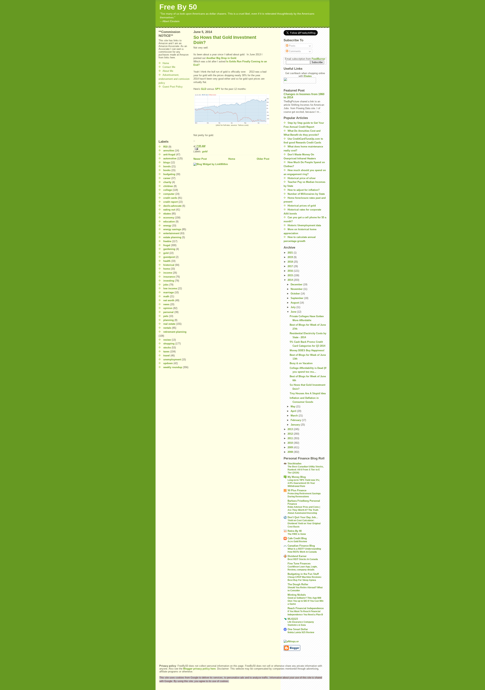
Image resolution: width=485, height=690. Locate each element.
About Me (168, 71)
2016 (291, 270)
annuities (168, 150)
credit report (170, 201)
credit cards (170, 197)
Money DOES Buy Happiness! (307, 350)
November (297, 289)
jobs (165, 284)
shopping (168, 343)
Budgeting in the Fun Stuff (303, 574)
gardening (169, 249)
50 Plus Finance (297, 490)
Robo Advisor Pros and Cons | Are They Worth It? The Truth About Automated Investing (304, 510)
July (293, 307)
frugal (166, 245)
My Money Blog (297, 477)
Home (166, 63)
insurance (169, 276)
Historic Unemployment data (304, 225)
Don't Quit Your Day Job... (303, 517)
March (295, 415)
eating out (169, 209)
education (169, 221)
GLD (203, 89)
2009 (291, 447)
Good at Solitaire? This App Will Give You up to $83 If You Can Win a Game (305, 601)
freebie (167, 241)
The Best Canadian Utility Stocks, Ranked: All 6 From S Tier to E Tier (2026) (306, 469)
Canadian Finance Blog (301, 545)
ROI (165, 146)
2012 (291, 433)
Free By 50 (178, 7)
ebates (167, 213)
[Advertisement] (170, 114)
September (297, 298)
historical (168, 265)
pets (165, 316)
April (294, 411)
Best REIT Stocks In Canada (303, 559)
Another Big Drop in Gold (221, 58)
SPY (217, 89)
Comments (294, 51)
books (167, 170)
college (167, 190)
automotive (169, 158)
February (296, 420)
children (168, 186)
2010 (291, 442)
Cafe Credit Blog (297, 538)
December (297, 284)
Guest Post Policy (173, 86)
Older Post (263, 158)
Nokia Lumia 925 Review (301, 632)
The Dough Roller (298, 584)
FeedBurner (318, 58)
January (296, 424)
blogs (166, 162)
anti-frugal (169, 154)
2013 (291, 429)
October (296, 293)
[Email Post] (231, 149)
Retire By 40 (295, 531)
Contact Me (169, 67)
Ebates (308, 76)
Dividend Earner (297, 556)
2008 (291, 452)
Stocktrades (294, 463)
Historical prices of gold (302, 205)
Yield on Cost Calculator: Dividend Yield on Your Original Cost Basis (304, 523)
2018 (291, 261)
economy (168, 217)
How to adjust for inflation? (304, 190)
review (167, 339)
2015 (291, 275)
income (167, 272)
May (293, 406)
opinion (167, 308)
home (166, 268)
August (295, 302)
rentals (167, 327)
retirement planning (174, 331)
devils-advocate (172, 205)
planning (168, 320)
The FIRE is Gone (297, 534)
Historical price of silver (302, 178)
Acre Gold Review (297, 541)
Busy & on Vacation (301, 363)
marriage (168, 292)
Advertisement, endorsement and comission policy (174, 79)
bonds (167, 166)
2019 (291, 257)
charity (167, 182)
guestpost (169, 257)
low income (170, 288)
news (166, 304)
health (167, 261)
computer (168, 193)
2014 (291, 280)
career (167, 178)
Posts (291, 45)
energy (167, 225)
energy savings (172, 229)
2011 (291, 438)
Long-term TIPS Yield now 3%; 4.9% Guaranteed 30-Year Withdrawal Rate (304, 483)
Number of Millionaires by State (306, 193)
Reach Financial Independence (306, 608)
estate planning (172, 237)
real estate (169, 323)
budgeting (169, 174)
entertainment (171, 233)
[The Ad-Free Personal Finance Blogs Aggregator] (305, 641)
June (294, 311)
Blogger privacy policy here (199, 668)
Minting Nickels (297, 594)
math (166, 296)
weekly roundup (172, 367)
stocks (167, 347)
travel (166, 355)
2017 (291, 266)
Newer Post (200, 158)
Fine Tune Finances (299, 563)
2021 (291, 252)
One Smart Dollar (298, 629)
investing (168, 280)
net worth (168, 300)
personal (168, 312)
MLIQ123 (293, 618)
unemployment (172, 359)
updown (168, 363)
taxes (166, 351)
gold (166, 253)
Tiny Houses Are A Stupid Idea (308, 393)
